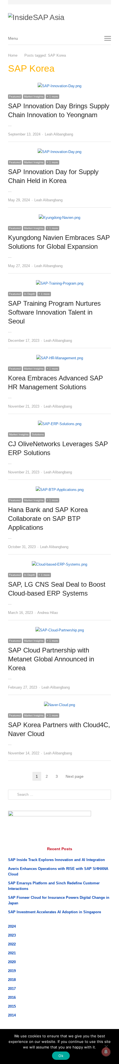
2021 (12, 953)
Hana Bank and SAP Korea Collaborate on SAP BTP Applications (48, 518)
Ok (60, 1055)
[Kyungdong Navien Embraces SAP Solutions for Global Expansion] (59, 217)
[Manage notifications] (106, 1051)
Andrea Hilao (47, 613)
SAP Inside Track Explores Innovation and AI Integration (56, 860)
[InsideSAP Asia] (56, 15)
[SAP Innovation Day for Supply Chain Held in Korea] (59, 152)
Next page (75, 776)
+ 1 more (52, 96)
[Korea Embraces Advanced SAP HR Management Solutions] (59, 358)
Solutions (38, 434)
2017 (12, 989)
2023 (12, 935)
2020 (12, 962)
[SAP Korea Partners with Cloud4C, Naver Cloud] (59, 705)
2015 (12, 1006)
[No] (106, 1046)
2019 (12, 971)
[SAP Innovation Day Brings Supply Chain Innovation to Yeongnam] (59, 86)
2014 (12, 1015)
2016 (12, 997)
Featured (15, 96)
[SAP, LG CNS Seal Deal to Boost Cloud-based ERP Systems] (59, 564)
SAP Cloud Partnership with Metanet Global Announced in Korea (51, 659)
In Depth (29, 293)
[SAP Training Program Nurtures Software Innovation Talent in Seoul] (59, 283)
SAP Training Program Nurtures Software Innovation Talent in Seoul (54, 312)
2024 (12, 926)
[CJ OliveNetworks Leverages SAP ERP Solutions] (59, 424)
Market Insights (33, 96)
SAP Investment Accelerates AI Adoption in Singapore (54, 912)
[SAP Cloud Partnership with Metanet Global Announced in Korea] (59, 630)
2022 (12, 944)
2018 (12, 980)
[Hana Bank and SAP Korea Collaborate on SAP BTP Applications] (60, 490)
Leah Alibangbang (59, 134)
